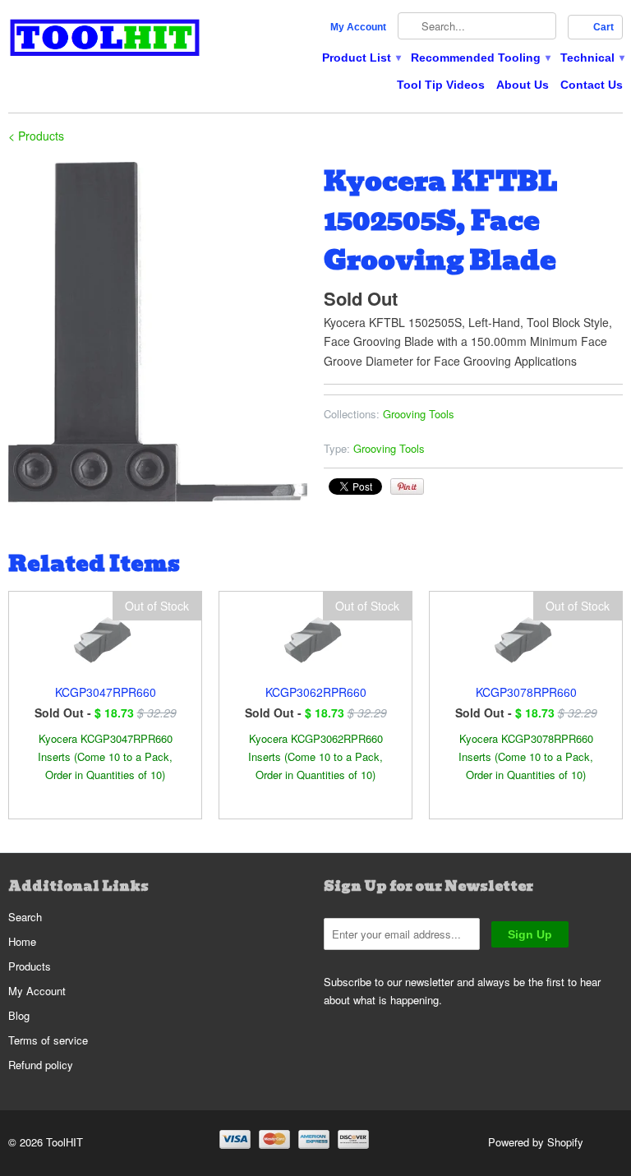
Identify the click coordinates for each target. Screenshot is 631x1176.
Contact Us (591, 84)
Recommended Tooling (480, 57)
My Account (358, 27)
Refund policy (40, 1064)
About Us (522, 84)
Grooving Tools (418, 414)
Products (29, 966)
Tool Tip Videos (441, 84)
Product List (360, 57)
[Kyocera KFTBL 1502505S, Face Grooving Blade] (157, 334)
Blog (19, 1015)
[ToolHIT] (105, 39)
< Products (36, 135)
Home (22, 941)
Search (25, 917)
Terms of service (48, 1040)
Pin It (407, 486)
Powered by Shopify (535, 1142)
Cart (603, 27)
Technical (591, 57)
